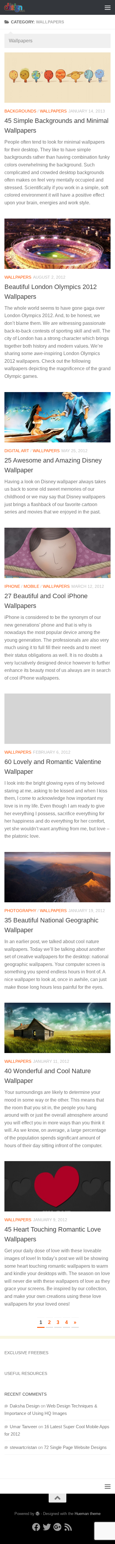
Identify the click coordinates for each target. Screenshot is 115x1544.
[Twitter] (47, 1527)
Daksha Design (25, 1405)
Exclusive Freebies (26, 1352)
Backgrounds (20, 111)
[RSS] (68, 1527)
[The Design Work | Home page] (18, 7)
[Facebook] (36, 1527)
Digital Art (16, 450)
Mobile (31, 586)
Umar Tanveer (23, 1426)
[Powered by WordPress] (38, 1514)
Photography (20, 910)
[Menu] (107, 7)
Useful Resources (25, 1373)
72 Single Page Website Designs (75, 1447)
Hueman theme (88, 1513)
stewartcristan (23, 1447)
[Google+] (57, 1527)
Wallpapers (53, 111)
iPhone (12, 586)
